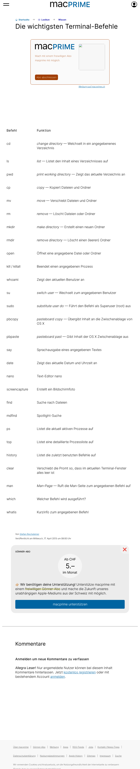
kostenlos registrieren (80, 672)
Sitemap (91, 755)
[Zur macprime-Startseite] (70, 4)
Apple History (76, 755)
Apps (65, 747)
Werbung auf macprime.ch (92, 86)
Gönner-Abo (39, 747)
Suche (118, 755)
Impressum (105, 755)
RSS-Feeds (78, 747)
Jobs (90, 747)
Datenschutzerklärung (24, 755)
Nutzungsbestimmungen (52, 755)
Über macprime (21, 747)
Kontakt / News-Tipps (108, 747)
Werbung (54, 747)
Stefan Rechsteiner (29, 534)
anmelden (57, 677)
